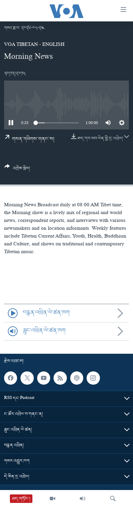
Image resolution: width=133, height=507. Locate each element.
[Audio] (82, 498)
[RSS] (60, 377)
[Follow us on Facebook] (10, 377)
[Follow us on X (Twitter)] (26, 377)
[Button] (17, 170)
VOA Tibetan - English (34, 45)
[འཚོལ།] (113, 498)
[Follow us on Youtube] (43, 377)
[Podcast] (76, 377)
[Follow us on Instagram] (93, 377)
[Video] (52, 498)
